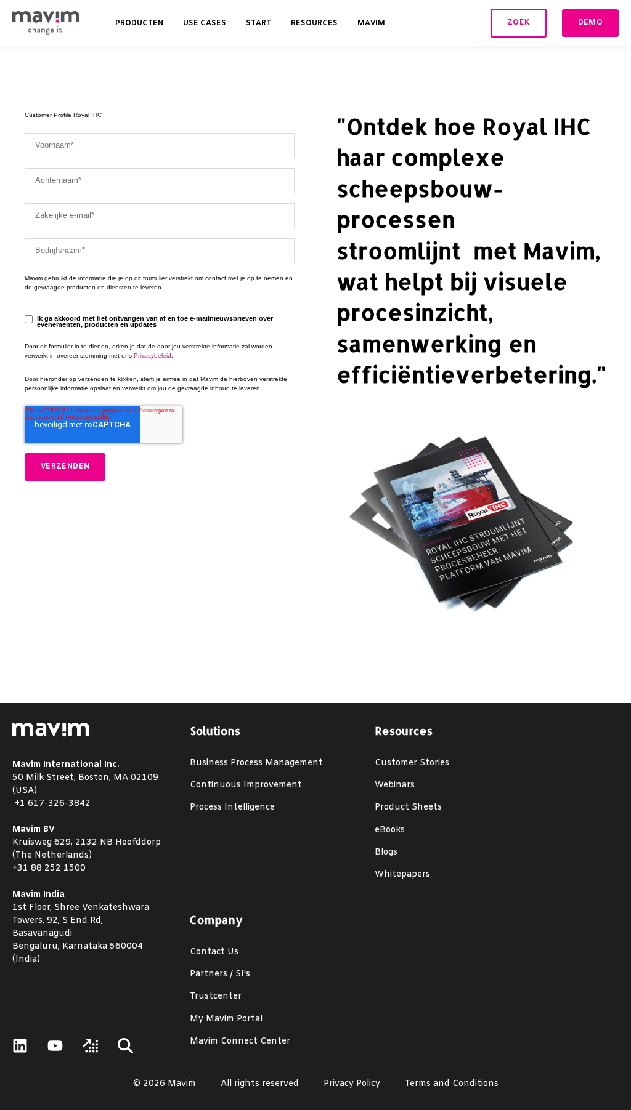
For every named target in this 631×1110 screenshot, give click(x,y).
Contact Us (214, 952)
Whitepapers (402, 874)
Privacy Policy (352, 1084)
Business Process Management (256, 763)
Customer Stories (412, 763)
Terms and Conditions (452, 1084)
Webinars (395, 785)
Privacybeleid (152, 355)
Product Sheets (408, 807)
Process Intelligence (232, 807)
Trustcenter (216, 996)
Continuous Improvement (246, 785)
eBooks (390, 830)
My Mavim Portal (226, 1019)
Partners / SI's (220, 974)
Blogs (386, 852)
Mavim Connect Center (240, 1041)
